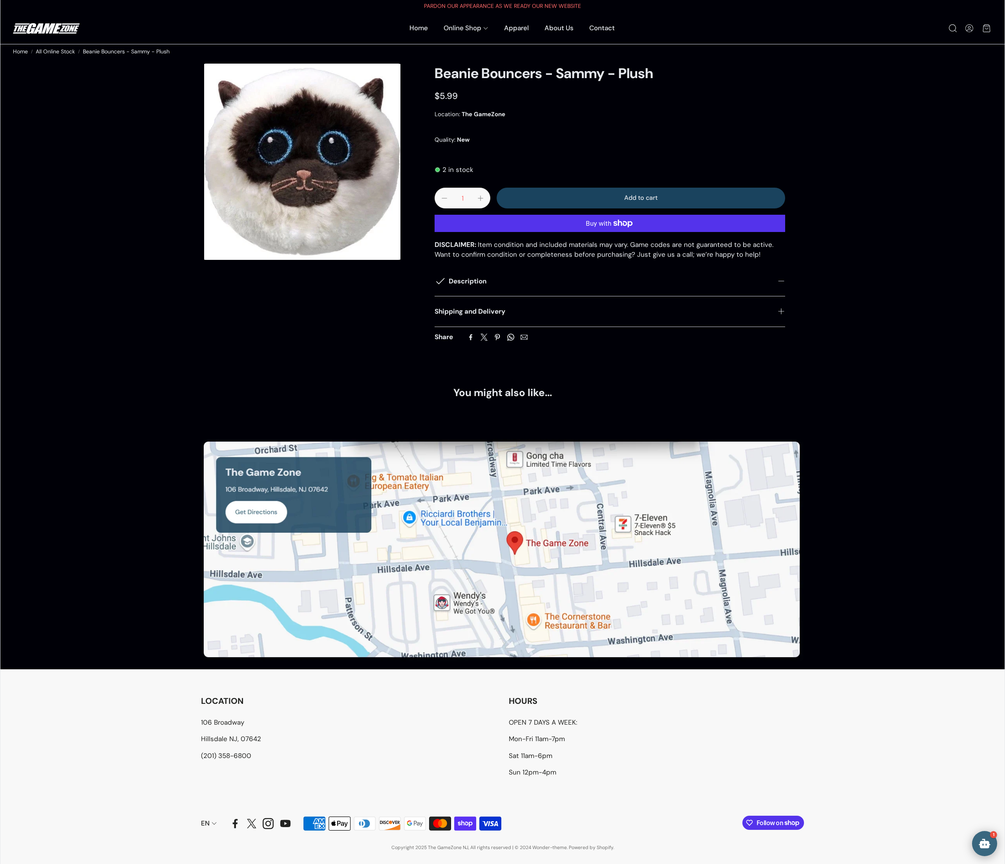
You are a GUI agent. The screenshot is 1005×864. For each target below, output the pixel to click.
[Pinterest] (497, 337)
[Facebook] (470, 337)
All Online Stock (55, 51)
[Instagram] (268, 823)
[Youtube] (285, 823)
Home (20, 51)
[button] (952, 28)
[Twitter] (484, 337)
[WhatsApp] (510, 337)
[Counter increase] (480, 198)
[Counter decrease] (444, 198)
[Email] (524, 337)
